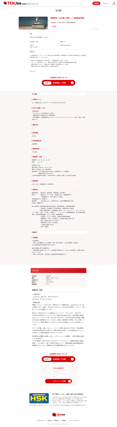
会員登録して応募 (59, 83)
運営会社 (57, 420)
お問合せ (50, 420)
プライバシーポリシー (74, 420)
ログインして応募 (59, 381)
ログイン (105, 3)
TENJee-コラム (41, 420)
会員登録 (96, 3)
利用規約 (63, 420)
